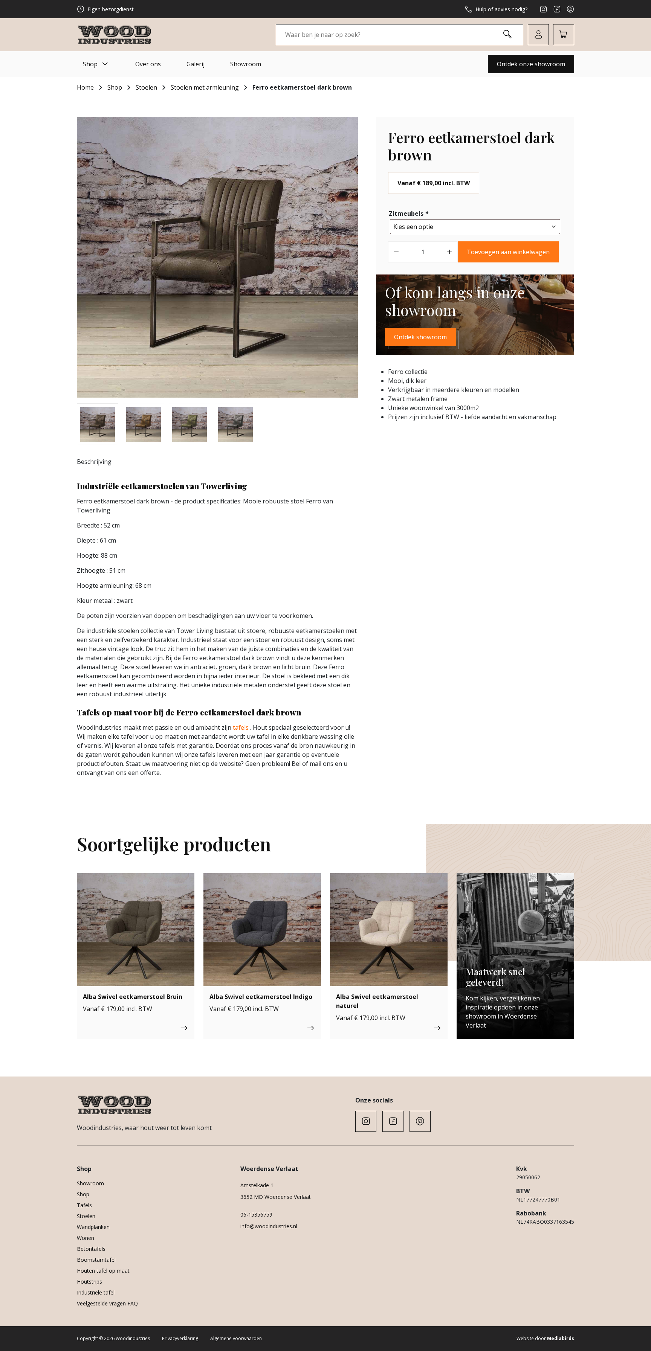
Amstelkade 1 (257, 1185)
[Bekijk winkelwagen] (563, 34)
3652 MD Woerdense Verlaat (275, 1196)
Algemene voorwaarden (236, 1338)
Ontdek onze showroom (531, 64)
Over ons (148, 64)
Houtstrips (89, 1281)
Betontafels (91, 1248)
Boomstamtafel (96, 1259)
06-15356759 (256, 1214)
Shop (90, 64)
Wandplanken (93, 1227)
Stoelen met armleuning (205, 87)
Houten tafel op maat (103, 1270)
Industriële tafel (96, 1292)
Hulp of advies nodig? (501, 9)
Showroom (245, 64)
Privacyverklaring (180, 1338)
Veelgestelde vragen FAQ (107, 1303)
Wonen (85, 1237)
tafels (241, 727)
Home (85, 87)
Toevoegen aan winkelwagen (508, 252)
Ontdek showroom (420, 337)
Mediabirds (560, 1338)
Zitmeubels (408, 213)
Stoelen (146, 87)
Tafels (84, 1205)
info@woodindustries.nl (268, 1226)
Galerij (195, 64)
